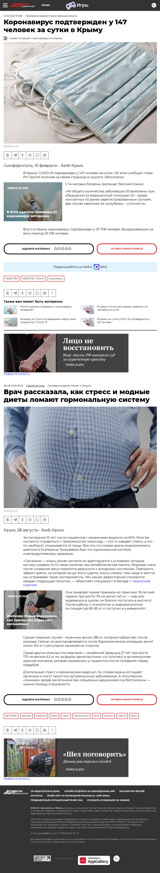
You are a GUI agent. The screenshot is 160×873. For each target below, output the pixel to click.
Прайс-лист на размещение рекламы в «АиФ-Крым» (78, 796)
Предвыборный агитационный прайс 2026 (57, 800)
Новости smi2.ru (17, 374)
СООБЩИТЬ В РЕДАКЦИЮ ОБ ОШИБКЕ (108, 800)
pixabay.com (11, 145)
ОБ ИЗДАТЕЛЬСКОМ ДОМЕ (45, 791)
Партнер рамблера (64, 858)
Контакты (37, 796)
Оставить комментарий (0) (127, 249)
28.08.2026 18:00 (13, 385)
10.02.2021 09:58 (13, 15)
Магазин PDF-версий (131, 791)
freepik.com (11, 510)
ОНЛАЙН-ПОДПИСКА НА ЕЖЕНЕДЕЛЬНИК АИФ (89, 791)
